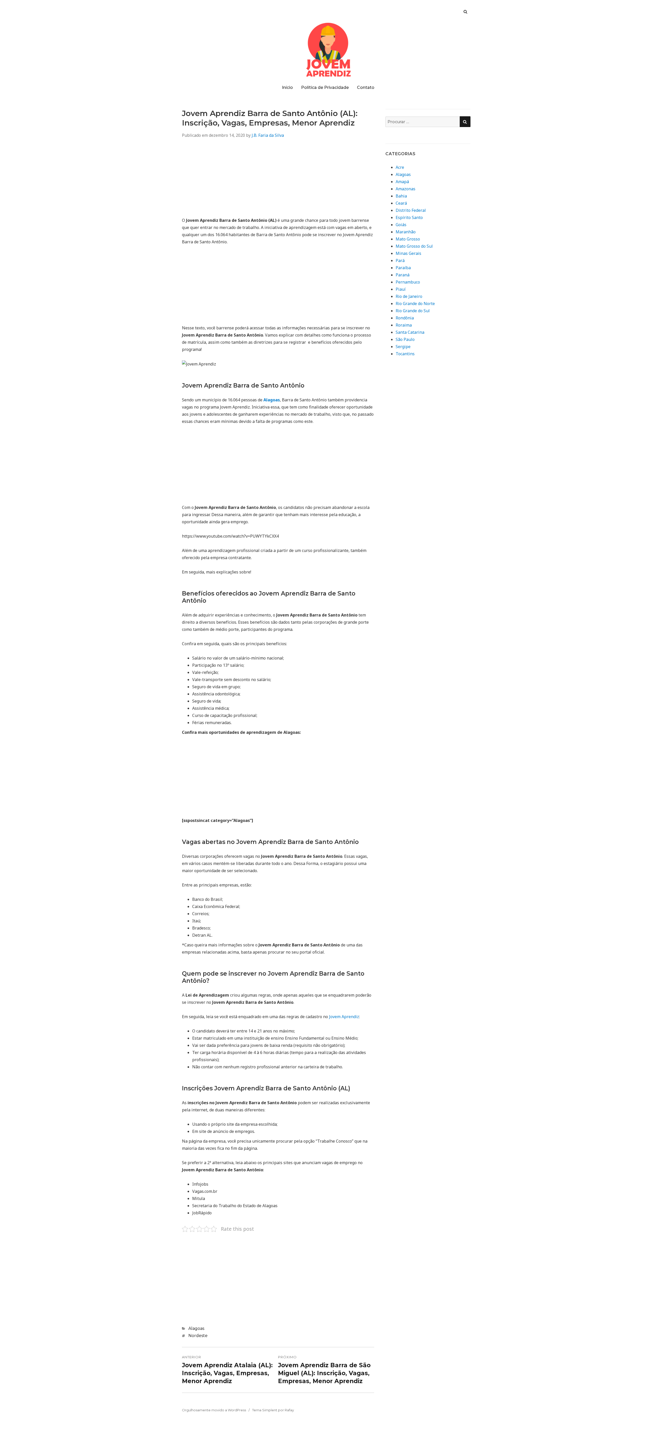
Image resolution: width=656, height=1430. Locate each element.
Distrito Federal (411, 210)
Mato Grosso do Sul (414, 246)
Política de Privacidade (325, 87)
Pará (400, 260)
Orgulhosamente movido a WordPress (214, 1410)
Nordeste (198, 1335)
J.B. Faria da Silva (268, 135)
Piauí (401, 289)
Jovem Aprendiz (344, 1016)
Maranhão (406, 232)
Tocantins (405, 354)
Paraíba (403, 267)
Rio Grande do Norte (415, 303)
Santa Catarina (410, 332)
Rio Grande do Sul (413, 311)
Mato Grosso (408, 239)
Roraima (404, 325)
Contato (365, 87)
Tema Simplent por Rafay (273, 1410)
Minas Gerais (408, 253)
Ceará (401, 203)
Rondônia (405, 318)
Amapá (402, 181)
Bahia (401, 196)
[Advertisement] (278, 181)
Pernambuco (408, 282)
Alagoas (196, 1328)
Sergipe (403, 346)
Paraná (402, 275)
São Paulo (405, 339)
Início (287, 87)
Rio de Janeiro (409, 296)
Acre (400, 167)
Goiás (401, 224)
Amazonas (405, 189)
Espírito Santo (409, 217)
